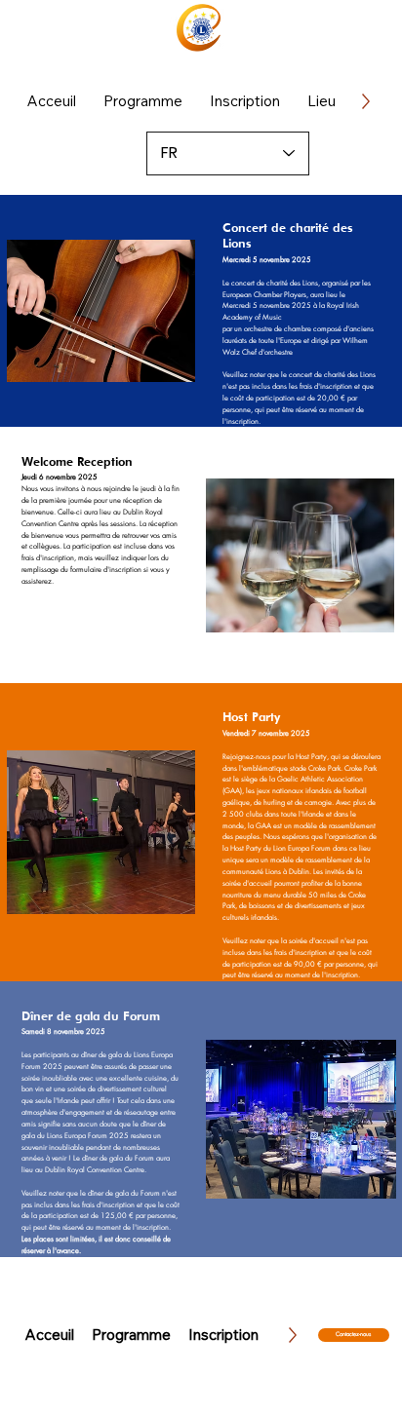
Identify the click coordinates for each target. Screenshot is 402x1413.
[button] (143, 101)
